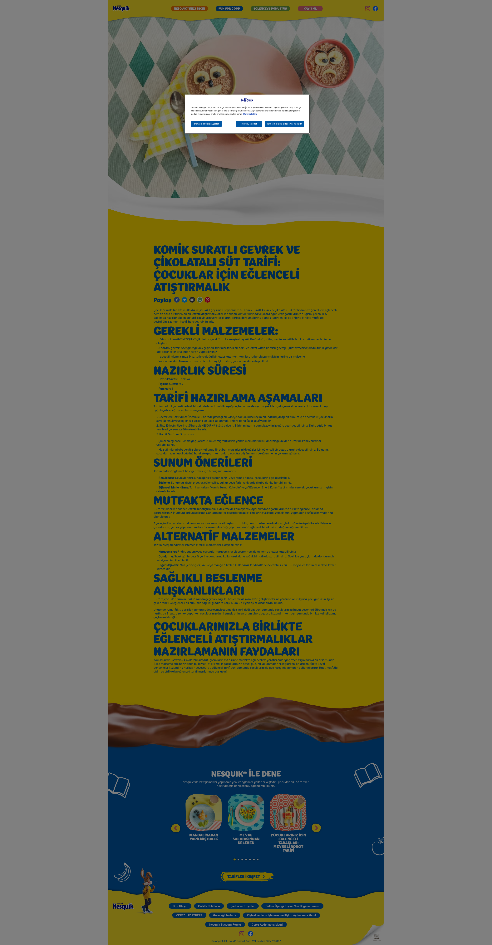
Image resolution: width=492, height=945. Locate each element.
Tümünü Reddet (249, 124)
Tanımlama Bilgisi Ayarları (206, 124)
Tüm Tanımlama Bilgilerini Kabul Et (284, 124)
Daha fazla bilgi (250, 114)
